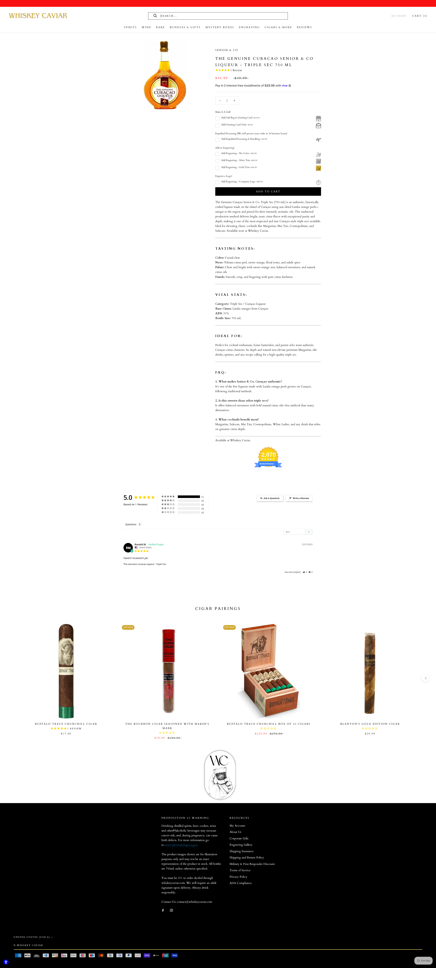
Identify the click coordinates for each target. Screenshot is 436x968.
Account (399, 16)
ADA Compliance (241, 883)
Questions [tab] (130, 524)
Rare (160, 27)
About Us (235, 832)
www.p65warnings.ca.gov (181, 845)
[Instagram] (171, 910)
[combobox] (198, 16)
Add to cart (268, 191)
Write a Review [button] (301, 498)
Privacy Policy (238, 877)
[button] (305, 572)
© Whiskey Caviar (28, 945)
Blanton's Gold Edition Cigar (370, 724)
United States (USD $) (32, 937)
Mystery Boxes (219, 27)
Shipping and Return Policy (247, 857)
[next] (425, 678)
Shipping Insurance (242, 851)
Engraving (249, 27)
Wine (146, 27)
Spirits (130, 27)
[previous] (10, 678)
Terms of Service (240, 870)
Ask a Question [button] (271, 498)
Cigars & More (278, 27)
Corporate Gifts (239, 838)
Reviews (304, 27)
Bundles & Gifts (185, 27)
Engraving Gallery (241, 845)
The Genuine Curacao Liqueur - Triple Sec (144, 564)
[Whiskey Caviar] (38, 16)
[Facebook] (162, 910)
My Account (237, 826)
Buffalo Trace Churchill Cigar (66, 724)
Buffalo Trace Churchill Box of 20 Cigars (269, 724)
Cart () (419, 16)
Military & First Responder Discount (252, 864)
